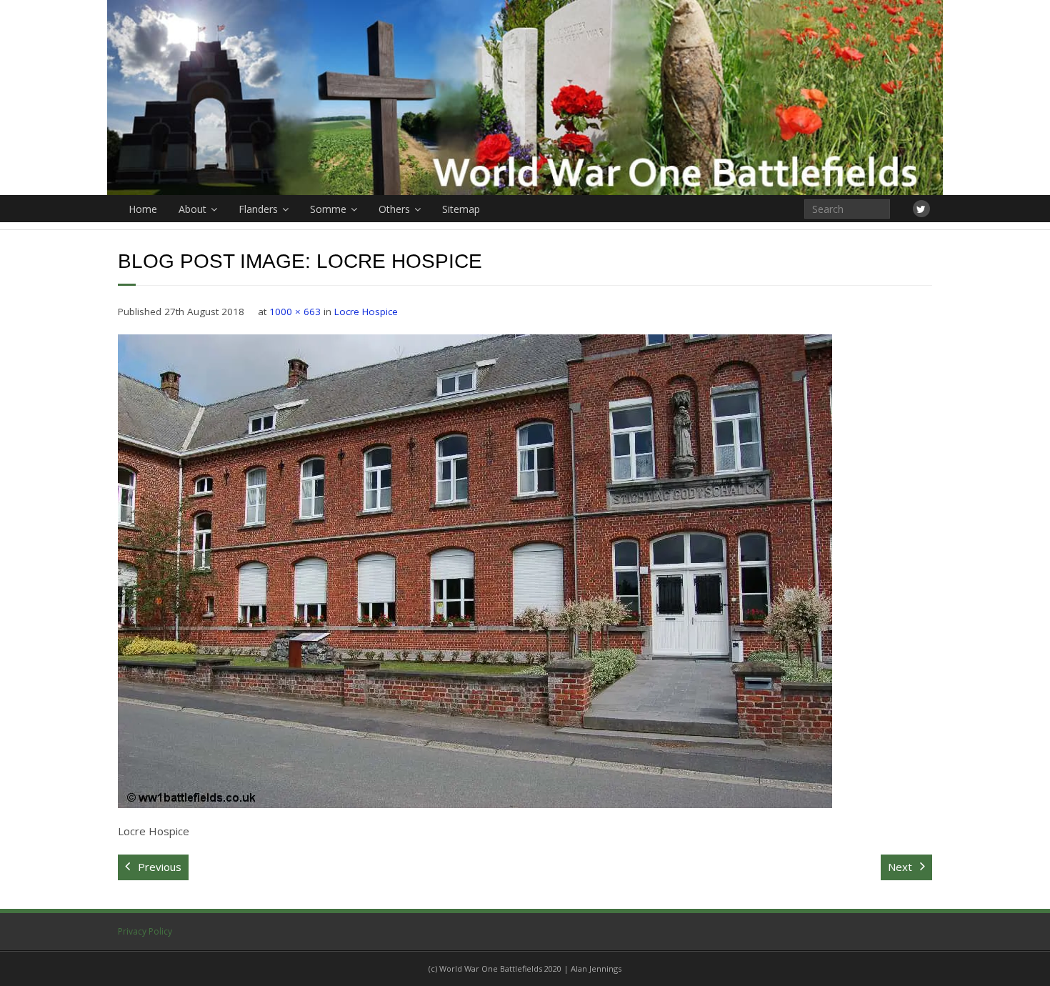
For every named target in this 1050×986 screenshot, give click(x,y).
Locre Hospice (366, 311)
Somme (328, 209)
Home (143, 209)
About (192, 209)
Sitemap (461, 209)
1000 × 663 (295, 311)
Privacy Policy (145, 931)
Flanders (258, 209)
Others (394, 209)
